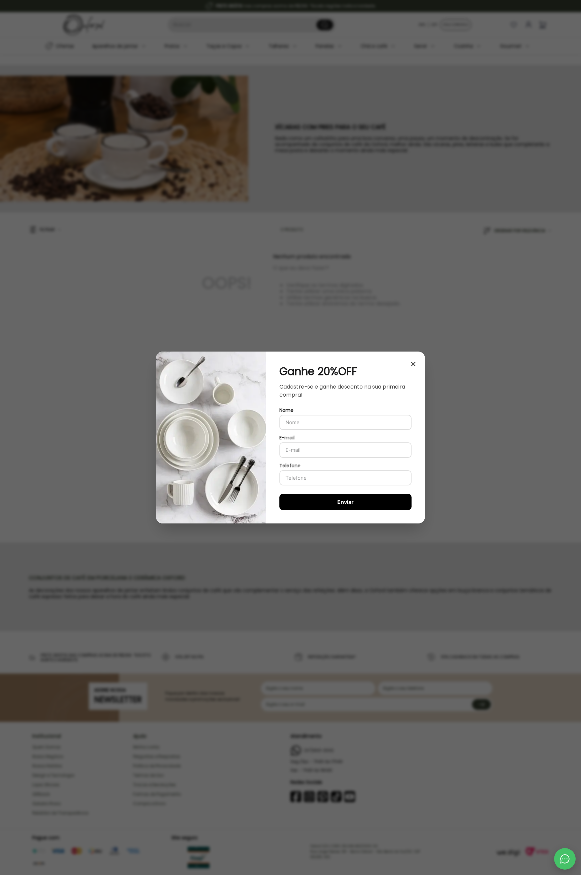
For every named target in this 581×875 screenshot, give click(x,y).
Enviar (345, 502)
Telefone (290, 465)
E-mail (287, 437)
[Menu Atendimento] (565, 859)
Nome (286, 410)
